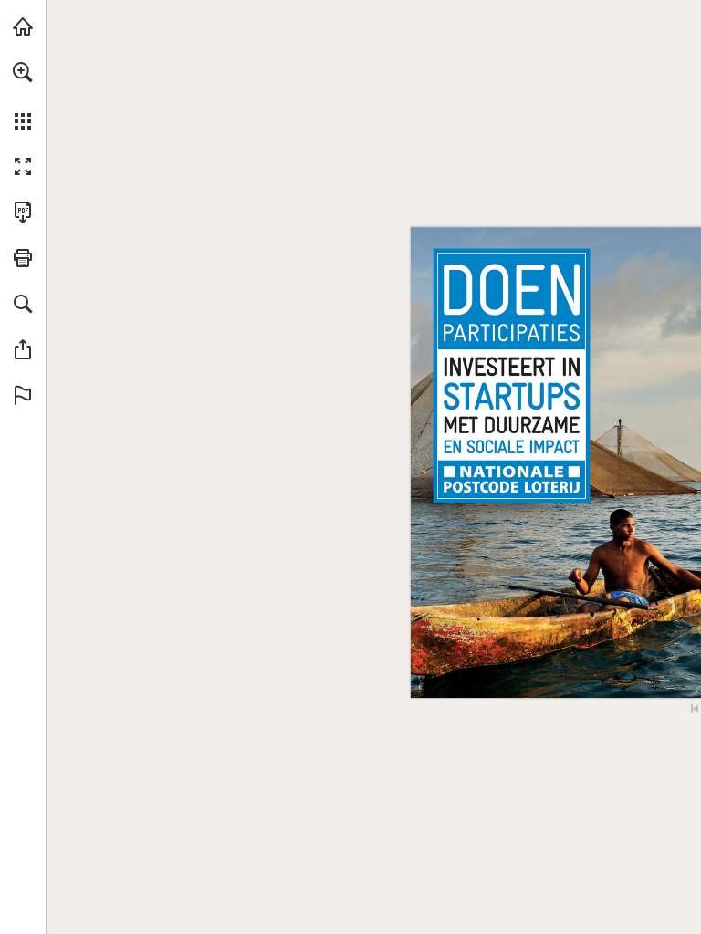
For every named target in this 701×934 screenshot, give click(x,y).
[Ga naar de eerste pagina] (694, 708)
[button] (23, 72)
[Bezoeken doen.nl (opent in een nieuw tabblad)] (23, 26)
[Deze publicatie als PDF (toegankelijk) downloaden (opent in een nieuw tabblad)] (23, 212)
